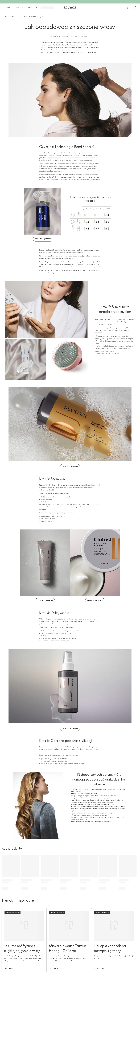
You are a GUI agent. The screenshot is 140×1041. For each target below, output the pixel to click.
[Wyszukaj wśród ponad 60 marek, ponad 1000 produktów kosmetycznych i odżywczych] (120, 7)
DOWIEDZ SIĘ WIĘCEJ (43, 239)
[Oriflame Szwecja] (70, 7)
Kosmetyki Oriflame (11, 17)
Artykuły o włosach (44, 17)
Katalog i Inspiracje (25, 7)
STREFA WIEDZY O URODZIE (28, 17)
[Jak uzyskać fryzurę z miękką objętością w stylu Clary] (24, 940)
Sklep (7, 7)
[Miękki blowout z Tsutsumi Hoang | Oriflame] (69, 940)
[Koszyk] (135, 7)
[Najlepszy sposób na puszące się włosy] (113, 940)
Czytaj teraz (10, 968)
